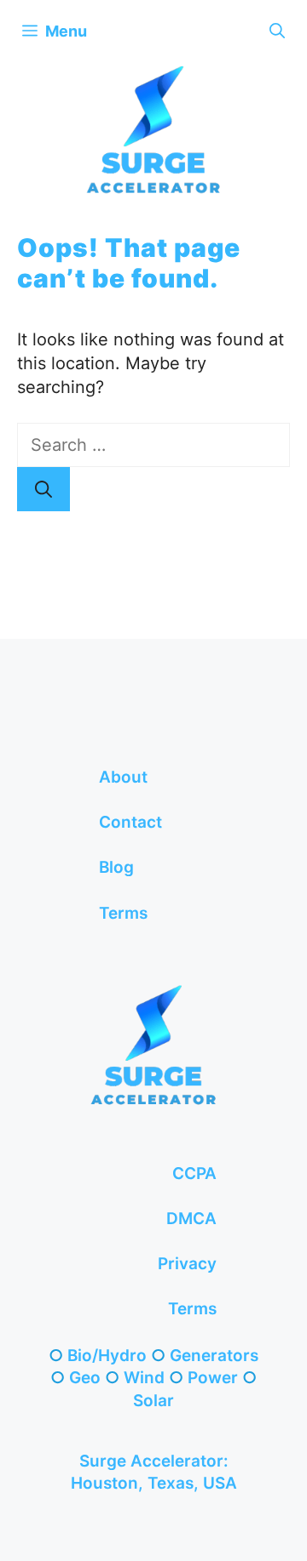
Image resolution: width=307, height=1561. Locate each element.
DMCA (191, 1218)
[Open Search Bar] (277, 31)
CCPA (194, 1173)
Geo (85, 1377)
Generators (214, 1355)
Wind (144, 1377)
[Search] (43, 489)
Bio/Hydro (107, 1355)
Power (213, 1377)
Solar (153, 1400)
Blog (116, 867)
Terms (123, 913)
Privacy (187, 1263)
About (123, 777)
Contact (130, 822)
